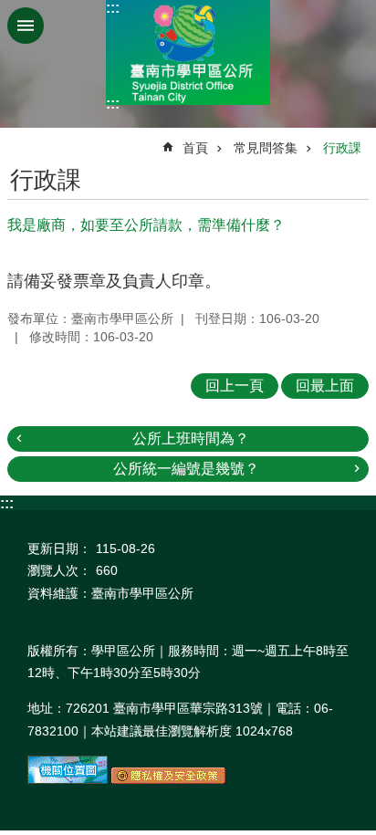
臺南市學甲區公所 (188, 52)
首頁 (195, 148)
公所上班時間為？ (190, 438)
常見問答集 (266, 148)
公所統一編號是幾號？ (186, 468)
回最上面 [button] (325, 385)
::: (113, 8)
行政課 (342, 148)
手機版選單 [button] (25, 25)
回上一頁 (234, 385)
